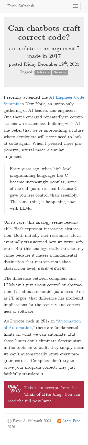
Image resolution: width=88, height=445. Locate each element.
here (47, 401)
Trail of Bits (37, 394)
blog (57, 394)
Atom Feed (71, 421)
